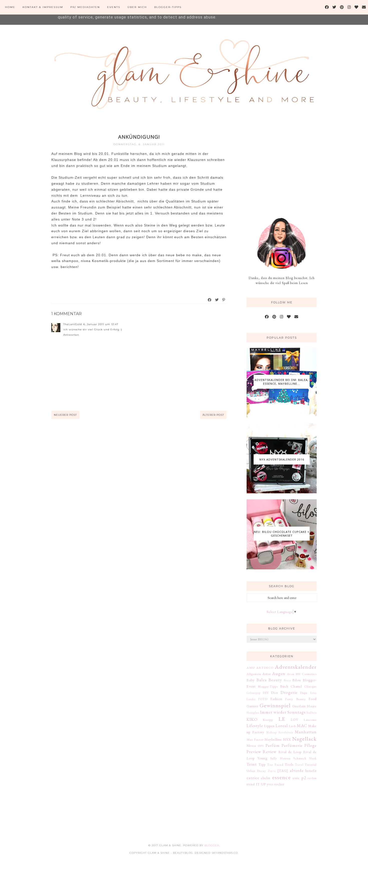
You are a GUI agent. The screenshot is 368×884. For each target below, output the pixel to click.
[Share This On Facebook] (210, 300)
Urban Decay (256, 771)
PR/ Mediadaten (85, 7)
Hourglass (253, 712)
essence (281, 777)
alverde (297, 770)
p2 (303, 777)
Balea (262, 680)
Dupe (303, 693)
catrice (253, 777)
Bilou (296, 680)
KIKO (252, 719)
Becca (287, 680)
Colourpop (254, 693)
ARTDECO (264, 668)
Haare (312, 706)
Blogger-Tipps (167, 7)
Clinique (310, 686)
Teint (252, 764)
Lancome (310, 720)
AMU (251, 668)
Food (313, 699)
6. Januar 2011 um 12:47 (100, 324)
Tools (289, 764)
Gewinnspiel (275, 705)
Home (10, 7)
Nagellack (304, 738)
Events (113, 7)
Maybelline (273, 739)
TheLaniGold (72, 324)
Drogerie (289, 692)
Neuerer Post (65, 414)
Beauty (275, 680)
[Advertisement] (284, 164)
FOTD (263, 699)
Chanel (296, 686)
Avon (290, 674)
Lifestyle (255, 725)
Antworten (71, 334)
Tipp (262, 764)
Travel (299, 764)
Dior (274, 692)
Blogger (212, 845)
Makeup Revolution (279, 732)
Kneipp (268, 720)
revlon (312, 778)
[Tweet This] (217, 300)
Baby (251, 680)
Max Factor (255, 739)
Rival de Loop (290, 752)
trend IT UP (256, 784)
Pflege (310, 745)
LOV (294, 719)
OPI (261, 746)
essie (296, 778)
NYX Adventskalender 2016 (281, 459)
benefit (311, 770)
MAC (302, 725)
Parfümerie (292, 745)
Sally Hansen (280, 758)
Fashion (276, 699)
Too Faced (275, 764)
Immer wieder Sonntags (283, 712)
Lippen (269, 726)
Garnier (252, 706)
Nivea (251, 745)
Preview (254, 751)
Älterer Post (213, 414)
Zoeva (272, 771)
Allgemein (254, 674)
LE (281, 719)
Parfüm (273, 745)
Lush (292, 726)
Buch (284, 686)
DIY (266, 693)
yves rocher (275, 784)
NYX (287, 739)
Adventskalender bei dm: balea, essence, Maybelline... (282, 381)
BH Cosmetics (306, 674)
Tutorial (311, 764)
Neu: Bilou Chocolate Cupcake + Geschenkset (281, 533)
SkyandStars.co (225, 852)
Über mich (137, 7)
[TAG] (282, 770)
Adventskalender (296, 667)
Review (270, 751)
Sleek (313, 758)
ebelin (265, 778)
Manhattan (306, 732)
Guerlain (299, 706)
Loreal (282, 725)
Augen (278, 673)
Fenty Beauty (295, 699)
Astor (266, 674)
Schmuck (299, 758)
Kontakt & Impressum (43, 7)
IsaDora (312, 712)
